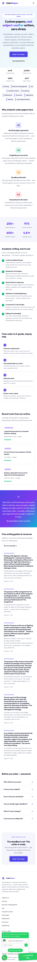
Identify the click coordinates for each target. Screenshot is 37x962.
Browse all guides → (10, 546)
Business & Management (19, 86)
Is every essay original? (12, 789)
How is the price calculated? (13, 797)
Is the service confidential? (13, 819)
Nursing (6, 86)
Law (31, 86)
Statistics (10, 99)
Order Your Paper (18, 54)
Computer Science (13, 91)
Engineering (29, 95)
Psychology (25, 91)
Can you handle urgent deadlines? (15, 804)
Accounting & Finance (23, 99)
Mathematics (8, 95)
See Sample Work (18, 61)
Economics (19, 95)
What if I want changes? (12, 811)
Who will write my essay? (12, 782)
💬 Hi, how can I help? (15, 950)
